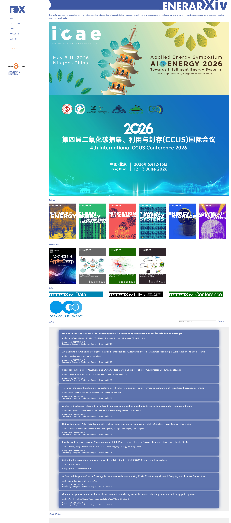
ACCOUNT (14, 34)
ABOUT (13, 19)
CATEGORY (15, 24)
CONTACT (14, 29)
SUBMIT (13, 39)
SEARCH (13, 48)
